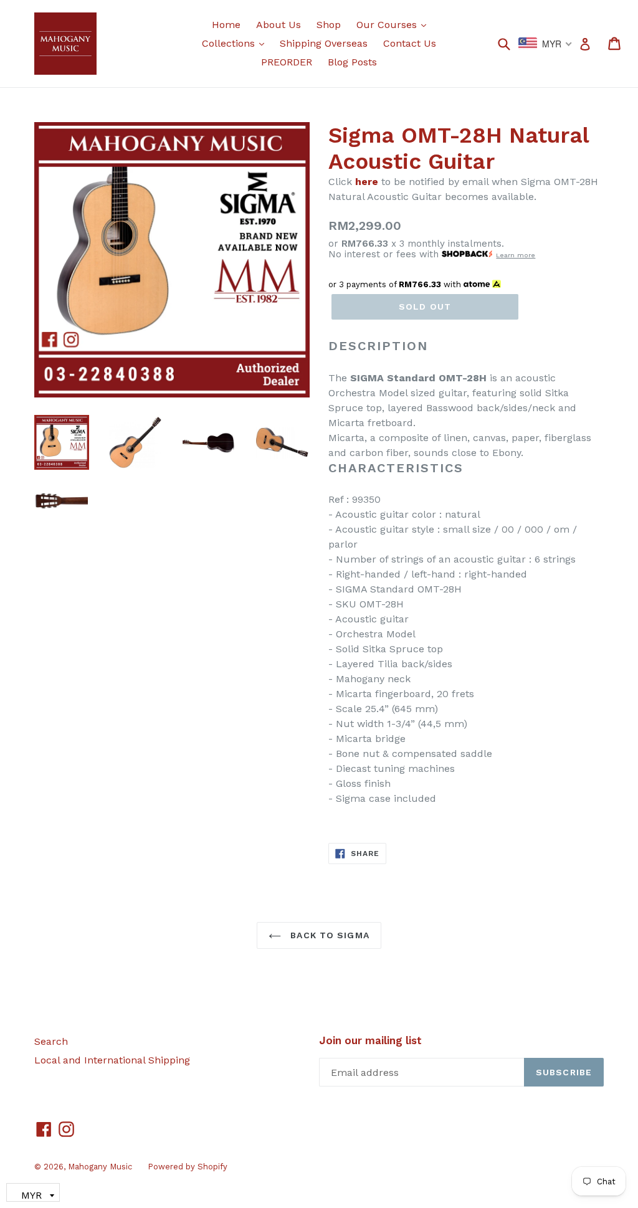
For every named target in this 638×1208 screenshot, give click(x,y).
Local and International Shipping (112, 1060)
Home (226, 25)
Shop (329, 25)
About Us (278, 25)
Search (51, 1041)
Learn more (515, 255)
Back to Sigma (328, 935)
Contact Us (409, 43)
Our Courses (394, 24)
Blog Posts (352, 62)
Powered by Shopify (187, 1166)
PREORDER (286, 62)
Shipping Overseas (324, 43)
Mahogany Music (100, 1166)
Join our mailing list (370, 1040)
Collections (236, 43)
